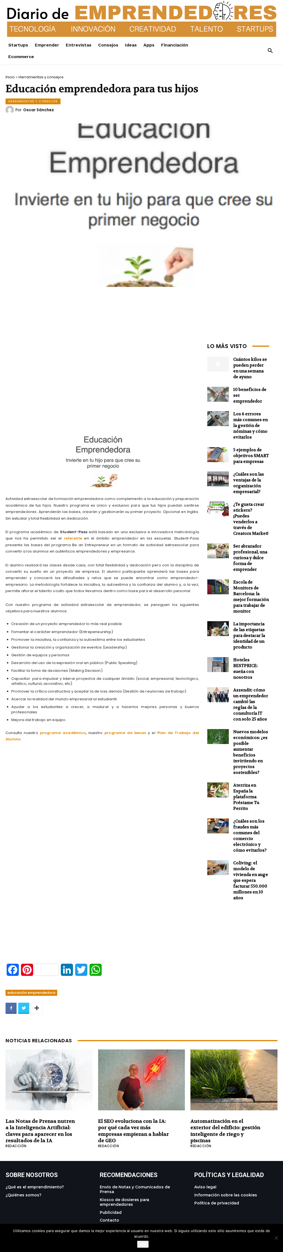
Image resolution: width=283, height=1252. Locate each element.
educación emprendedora (31, 992)
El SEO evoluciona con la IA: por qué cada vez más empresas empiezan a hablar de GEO (133, 1131)
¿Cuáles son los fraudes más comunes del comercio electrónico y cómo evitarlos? (250, 835)
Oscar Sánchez (38, 110)
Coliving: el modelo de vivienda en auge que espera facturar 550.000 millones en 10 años (250, 880)
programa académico (63, 732)
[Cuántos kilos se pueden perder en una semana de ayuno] (218, 364)
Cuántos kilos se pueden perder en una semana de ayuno (250, 368)
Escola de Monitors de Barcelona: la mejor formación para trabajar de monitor (251, 596)
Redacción (16, 1146)
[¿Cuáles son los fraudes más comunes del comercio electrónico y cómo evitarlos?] (218, 826)
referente (73, 538)
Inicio (10, 77)
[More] (37, 1008)
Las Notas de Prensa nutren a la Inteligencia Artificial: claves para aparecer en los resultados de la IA (40, 1131)
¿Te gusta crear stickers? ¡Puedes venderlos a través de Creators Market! (250, 519)
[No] (276, 1238)
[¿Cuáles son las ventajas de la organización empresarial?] (218, 479)
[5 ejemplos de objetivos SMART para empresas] (218, 454)
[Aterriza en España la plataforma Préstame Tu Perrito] (218, 790)
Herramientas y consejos (41, 77)
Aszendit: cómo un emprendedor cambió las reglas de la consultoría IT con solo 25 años (250, 704)
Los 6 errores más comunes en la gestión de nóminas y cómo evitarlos (250, 425)
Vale (142, 1244)
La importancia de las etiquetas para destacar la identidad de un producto (249, 635)
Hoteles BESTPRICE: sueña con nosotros (245, 668)
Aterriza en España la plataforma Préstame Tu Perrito (246, 796)
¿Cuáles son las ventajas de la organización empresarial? (248, 482)
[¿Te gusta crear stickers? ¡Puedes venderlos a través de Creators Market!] (218, 509)
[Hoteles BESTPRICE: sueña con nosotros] (218, 664)
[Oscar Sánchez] (10, 110)
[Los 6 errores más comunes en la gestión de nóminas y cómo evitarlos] (218, 418)
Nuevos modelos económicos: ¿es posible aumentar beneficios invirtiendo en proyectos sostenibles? (250, 752)
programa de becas (125, 732)
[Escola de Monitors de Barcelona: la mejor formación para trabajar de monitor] (218, 587)
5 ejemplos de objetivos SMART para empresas (251, 455)
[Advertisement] (102, 379)
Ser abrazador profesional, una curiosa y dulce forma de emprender (250, 557)
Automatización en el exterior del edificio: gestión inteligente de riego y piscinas (225, 1131)
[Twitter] (23, 1008)
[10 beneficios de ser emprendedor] (218, 394)
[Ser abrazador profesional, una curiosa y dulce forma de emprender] (218, 551)
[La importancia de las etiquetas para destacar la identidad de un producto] (218, 628)
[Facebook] (11, 1008)
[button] (270, 51)
